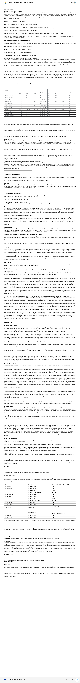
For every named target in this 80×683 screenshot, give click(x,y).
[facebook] (70, 679)
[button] (71, 2)
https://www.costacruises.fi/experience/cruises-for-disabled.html (18, 170)
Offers (21, 2)
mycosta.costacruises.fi (49, 195)
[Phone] (66, 2)
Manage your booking (28, 2)
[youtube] (75, 679)
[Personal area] (74, 2)
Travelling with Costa (13, 2)
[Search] (68, 2)
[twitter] (68, 679)
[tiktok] (72, 679)
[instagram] (66, 679)
